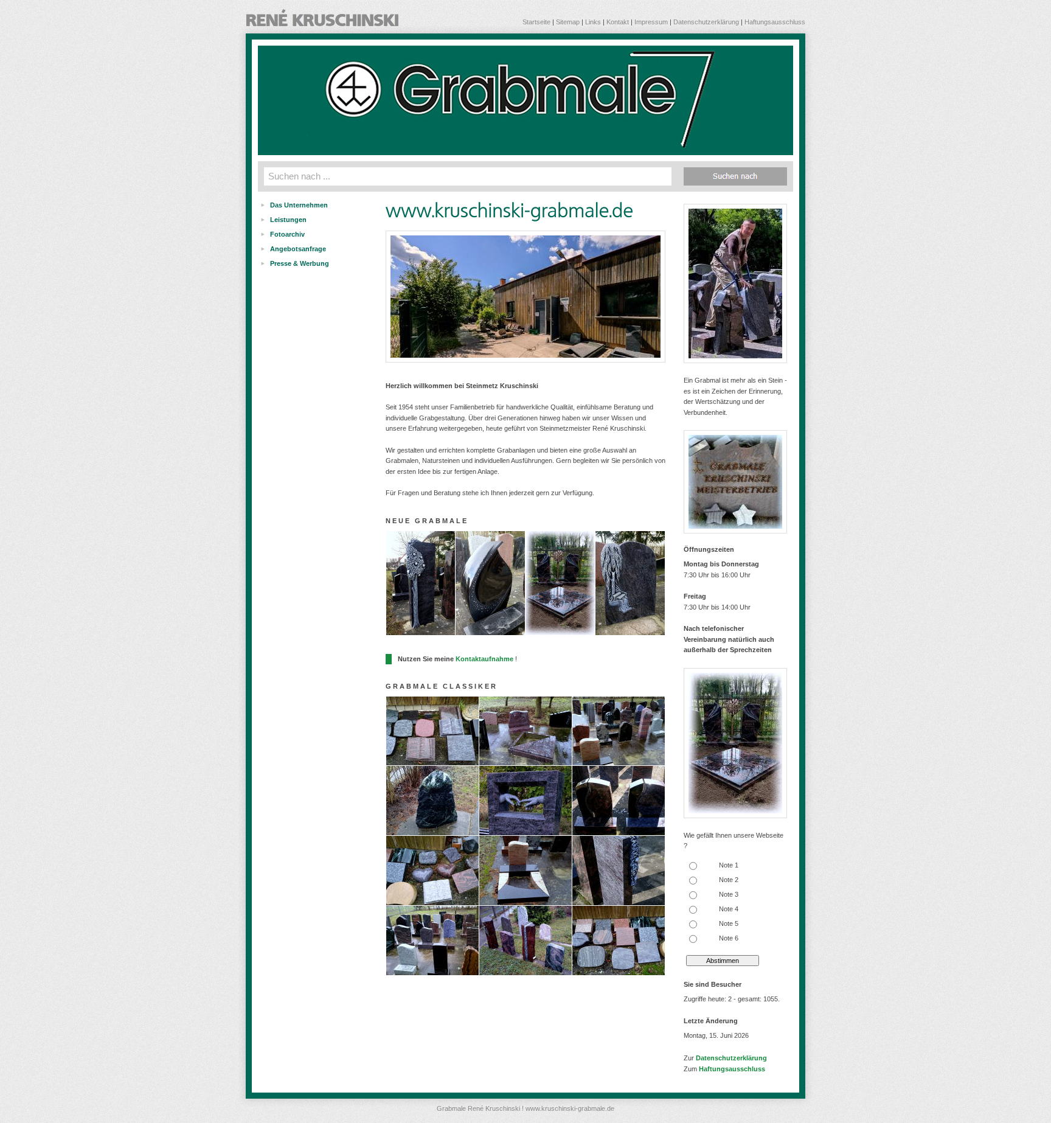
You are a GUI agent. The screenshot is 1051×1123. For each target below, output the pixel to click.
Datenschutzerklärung (706, 22)
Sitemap (568, 22)
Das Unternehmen (299, 205)
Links (593, 22)
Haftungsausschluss (774, 22)
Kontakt (617, 22)
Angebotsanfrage (298, 248)
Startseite (536, 22)
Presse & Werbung (299, 263)
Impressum (651, 22)
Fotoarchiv (287, 234)
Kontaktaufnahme (484, 658)
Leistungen (288, 219)
